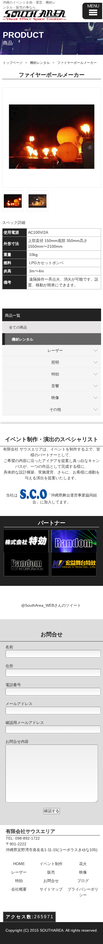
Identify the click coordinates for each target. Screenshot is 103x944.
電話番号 (13, 685)
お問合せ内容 (17, 741)
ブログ (83, 881)
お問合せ (51, 881)
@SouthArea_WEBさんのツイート (51, 605)
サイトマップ (51, 889)
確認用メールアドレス (24, 722)
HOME (19, 864)
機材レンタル (40, 63)
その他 (55, 409)
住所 (9, 666)
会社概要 (19, 889)
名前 (9, 647)
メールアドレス (18, 703)
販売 (51, 872)
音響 (55, 386)
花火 (83, 864)
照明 (55, 362)
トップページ (13, 63)
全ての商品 (18, 327)
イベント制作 (51, 864)
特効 (55, 374)
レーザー (55, 350)
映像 (55, 397)
